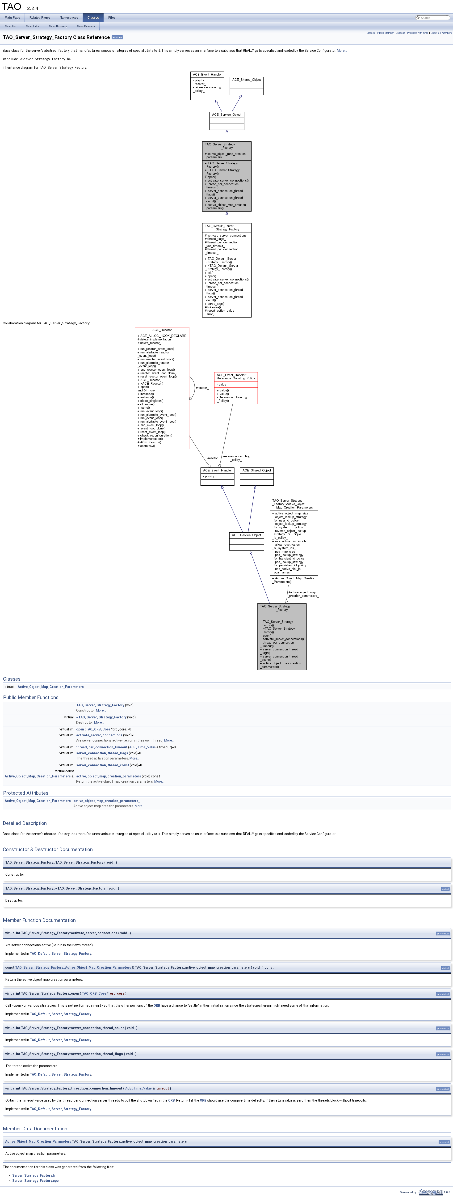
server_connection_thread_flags (102, 753)
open (80, 729)
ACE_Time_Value (142, 747)
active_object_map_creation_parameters (108, 776)
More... (342, 50)
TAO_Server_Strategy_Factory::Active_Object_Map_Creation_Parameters (73, 967)
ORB (157, 1005)
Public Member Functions (391, 32)
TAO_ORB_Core (98, 729)
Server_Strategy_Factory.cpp (35, 1181)
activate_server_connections (99, 735)
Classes (370, 32)
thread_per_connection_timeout (101, 747)
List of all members (441, 32)
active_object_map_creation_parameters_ (106, 801)
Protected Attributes (417, 32)
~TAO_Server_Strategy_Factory (101, 717)
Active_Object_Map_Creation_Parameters (51, 687)
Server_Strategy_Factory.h (33, 1175)
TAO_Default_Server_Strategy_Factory (60, 953)
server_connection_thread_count (102, 765)
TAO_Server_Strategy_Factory (100, 705)
